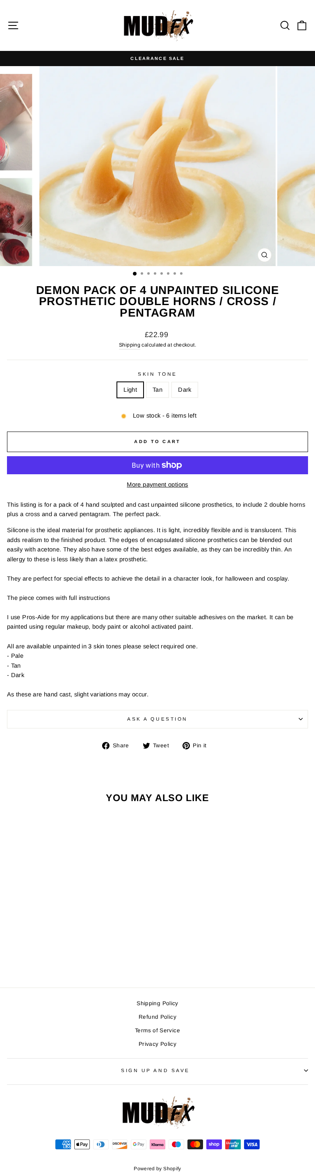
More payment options (157, 484)
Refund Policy (157, 1017)
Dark (184, 389)
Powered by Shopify (157, 1168)
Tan (157, 389)
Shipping (129, 345)
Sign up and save (155, 1070)
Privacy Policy (157, 1044)
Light (130, 389)
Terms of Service (157, 1030)
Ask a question (157, 718)
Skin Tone (157, 374)
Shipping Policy (157, 1003)
